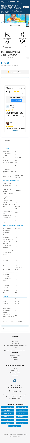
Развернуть (15, 130)
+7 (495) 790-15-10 (16, 387)
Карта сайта (15, 375)
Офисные (14, 426)
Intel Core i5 (7, 413)
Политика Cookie (6, 12)
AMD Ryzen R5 (7, 420)
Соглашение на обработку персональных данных (15, 346)
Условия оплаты (15, 355)
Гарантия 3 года (22, 46)
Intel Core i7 (22, 413)
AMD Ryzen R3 (22, 416)
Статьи (15, 368)
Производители (15, 373)
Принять (26, 7)
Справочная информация (15, 365)
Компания (15, 336)
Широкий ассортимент (7, 38)
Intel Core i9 (7, 416)
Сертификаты (15, 343)
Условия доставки (15, 357)
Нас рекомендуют (22, 38)
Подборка (7, 423)
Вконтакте (14, 380)
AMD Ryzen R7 (22, 420)
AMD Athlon (7, 410)
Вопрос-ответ (15, 370)
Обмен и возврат (15, 361)
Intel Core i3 (22, 410)
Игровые (22, 423)
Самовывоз (15, 359)
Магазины (15, 341)
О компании (15, 339)
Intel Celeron (7, 407)
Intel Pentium (22, 407)
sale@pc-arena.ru (16, 391)
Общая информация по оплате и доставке (15, 351)
